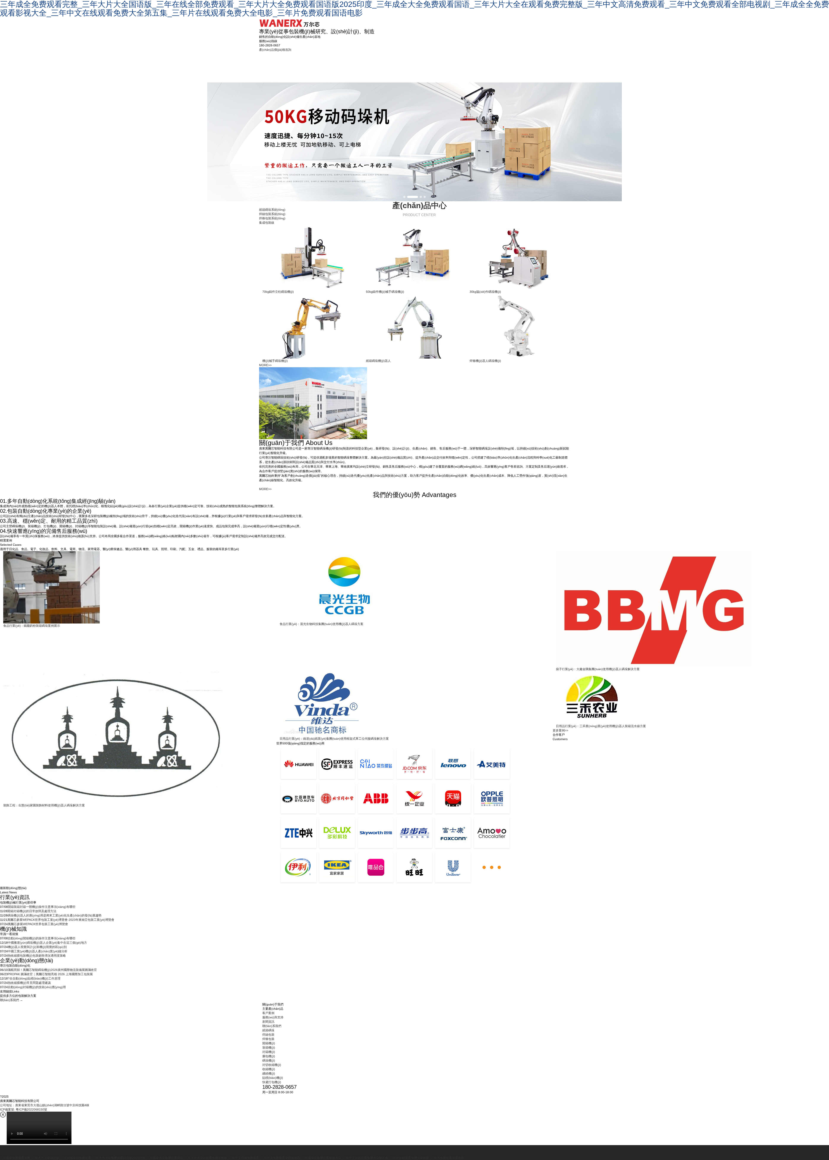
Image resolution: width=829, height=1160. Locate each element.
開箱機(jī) (268, 1043)
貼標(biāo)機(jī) (272, 1077)
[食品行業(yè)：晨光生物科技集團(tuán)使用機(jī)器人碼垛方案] (414, 586)
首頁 (275, 62)
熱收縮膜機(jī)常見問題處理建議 (29, 982)
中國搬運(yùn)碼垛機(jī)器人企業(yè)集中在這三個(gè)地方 (47, 942)
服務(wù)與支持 (477, 64)
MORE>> (265, 365)
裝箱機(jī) (268, 1047)
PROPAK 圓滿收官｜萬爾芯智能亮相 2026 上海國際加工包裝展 (50, 974)
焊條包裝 (374, 67)
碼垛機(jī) (268, 1060)
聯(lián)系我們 (550, 64)
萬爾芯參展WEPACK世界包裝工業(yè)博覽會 (38, 924)
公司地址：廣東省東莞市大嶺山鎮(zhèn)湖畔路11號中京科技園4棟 (44, 1105)
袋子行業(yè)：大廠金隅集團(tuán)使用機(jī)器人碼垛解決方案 (598, 669)
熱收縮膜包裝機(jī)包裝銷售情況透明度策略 (37, 955)
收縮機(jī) (268, 1069)
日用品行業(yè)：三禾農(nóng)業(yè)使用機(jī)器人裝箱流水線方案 (601, 726)
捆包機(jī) (268, 1056)
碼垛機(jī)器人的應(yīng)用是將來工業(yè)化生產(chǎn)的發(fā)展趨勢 (54, 915)
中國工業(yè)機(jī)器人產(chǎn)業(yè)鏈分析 (37, 951)
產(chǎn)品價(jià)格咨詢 (275, 49)
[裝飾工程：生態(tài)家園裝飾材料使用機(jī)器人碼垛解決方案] (138, 737)
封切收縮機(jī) (271, 1065)
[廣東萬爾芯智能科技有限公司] (289, 21)
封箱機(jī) (268, 1052)
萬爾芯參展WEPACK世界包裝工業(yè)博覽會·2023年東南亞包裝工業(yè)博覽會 (60, 919)
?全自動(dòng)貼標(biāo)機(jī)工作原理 (34, 978)
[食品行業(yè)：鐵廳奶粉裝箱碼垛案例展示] (138, 587)
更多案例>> (560, 730)
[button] (404, 197)
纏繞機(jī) (268, 1073)
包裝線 (407, 64)
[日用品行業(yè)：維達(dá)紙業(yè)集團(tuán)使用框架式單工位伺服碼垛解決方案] (414, 703)
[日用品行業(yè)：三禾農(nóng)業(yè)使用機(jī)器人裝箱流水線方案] (691, 697)
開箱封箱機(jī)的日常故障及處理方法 (31, 911)
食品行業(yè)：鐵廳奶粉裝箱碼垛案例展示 (31, 625)
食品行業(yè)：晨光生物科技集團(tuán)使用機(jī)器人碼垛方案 (321, 624)
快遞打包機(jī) (271, 1082)
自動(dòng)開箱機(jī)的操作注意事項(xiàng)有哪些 (41, 938)
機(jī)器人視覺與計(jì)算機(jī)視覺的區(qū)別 (37, 947)
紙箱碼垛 (307, 67)
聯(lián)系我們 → (11, 1000)
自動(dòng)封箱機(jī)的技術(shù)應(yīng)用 (37, 987)
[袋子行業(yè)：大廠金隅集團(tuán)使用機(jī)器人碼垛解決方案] (691, 609)
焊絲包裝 (341, 67)
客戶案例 (439, 67)
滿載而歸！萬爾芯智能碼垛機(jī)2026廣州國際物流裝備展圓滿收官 (52, 970)
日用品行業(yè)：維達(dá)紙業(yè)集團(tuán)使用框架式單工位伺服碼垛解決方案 (334, 738)
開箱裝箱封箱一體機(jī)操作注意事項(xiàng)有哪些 (41, 906)
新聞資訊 (514, 67)
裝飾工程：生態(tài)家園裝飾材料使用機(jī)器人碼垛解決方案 (44, 805)
